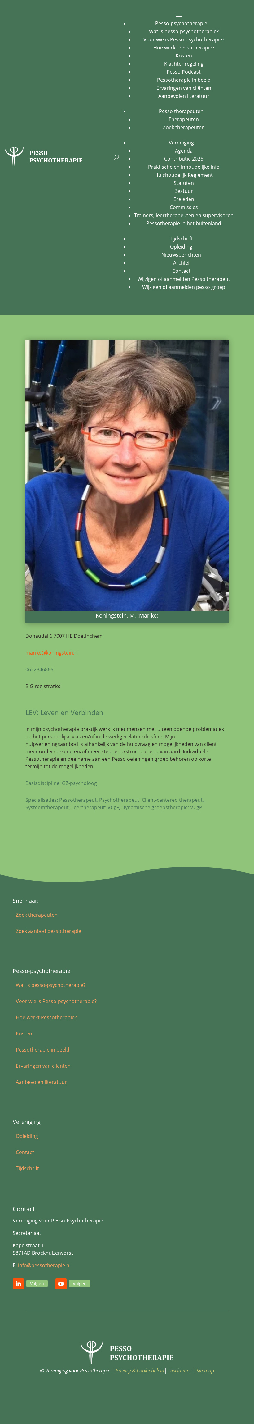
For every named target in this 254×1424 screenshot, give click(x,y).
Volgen (37, 1283)
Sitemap (205, 1370)
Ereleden (183, 199)
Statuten (184, 183)
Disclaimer (179, 1370)
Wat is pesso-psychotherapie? (184, 31)
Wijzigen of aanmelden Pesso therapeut (184, 279)
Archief (181, 262)
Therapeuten (184, 119)
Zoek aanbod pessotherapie (48, 931)
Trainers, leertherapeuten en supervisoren (184, 215)
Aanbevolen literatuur (183, 96)
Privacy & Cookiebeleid (140, 1370)
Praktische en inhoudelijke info (184, 166)
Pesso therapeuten (181, 111)
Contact (181, 270)
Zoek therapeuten (184, 127)
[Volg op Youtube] (61, 1283)
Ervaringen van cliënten (183, 87)
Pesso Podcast (184, 71)
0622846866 (39, 669)
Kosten (184, 55)
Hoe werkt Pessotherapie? (183, 47)
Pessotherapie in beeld (184, 79)
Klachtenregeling (184, 63)
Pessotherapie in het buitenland (183, 223)
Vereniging (181, 142)
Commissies (184, 207)
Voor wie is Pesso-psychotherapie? (183, 39)
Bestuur (183, 191)
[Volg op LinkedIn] (18, 1283)
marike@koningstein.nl (52, 652)
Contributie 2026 (183, 158)
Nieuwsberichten (181, 254)
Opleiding (181, 246)
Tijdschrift (181, 238)
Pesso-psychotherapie (181, 23)
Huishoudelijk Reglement (184, 174)
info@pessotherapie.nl (44, 1265)
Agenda (184, 150)
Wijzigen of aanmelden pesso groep (183, 287)
